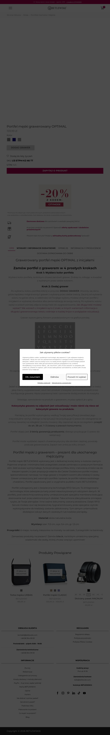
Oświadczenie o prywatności (61, 383)
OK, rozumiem (32, 377)
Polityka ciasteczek (44, 383)
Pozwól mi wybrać (77, 377)
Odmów (54, 377)
